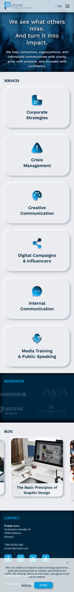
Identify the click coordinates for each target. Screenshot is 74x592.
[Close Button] (67, 562)
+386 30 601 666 (13, 544)
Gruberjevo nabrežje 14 (17, 529)
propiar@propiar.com (16, 548)
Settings (26, 585)
